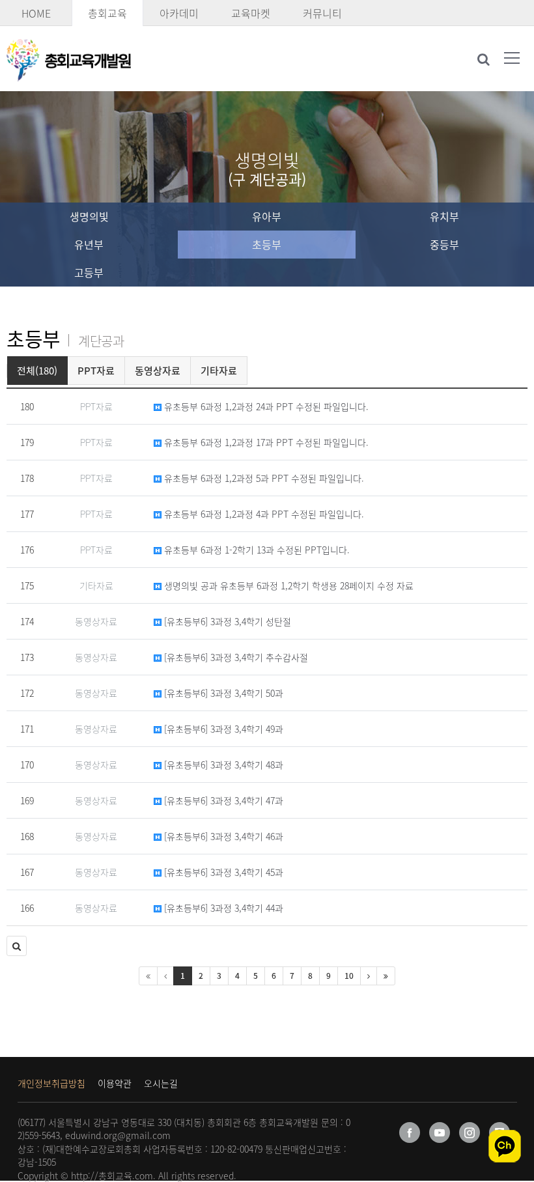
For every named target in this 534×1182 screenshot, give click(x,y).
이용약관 (115, 1083)
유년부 (89, 244)
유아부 (266, 216)
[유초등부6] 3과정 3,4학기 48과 (222, 764)
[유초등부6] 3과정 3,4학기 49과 (222, 728)
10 (349, 975)
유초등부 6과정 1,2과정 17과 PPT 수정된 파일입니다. (265, 442)
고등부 (89, 272)
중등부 (444, 244)
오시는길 (161, 1083)
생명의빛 (89, 216)
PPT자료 (96, 370)
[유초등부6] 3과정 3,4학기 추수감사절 (235, 657)
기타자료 (219, 370)
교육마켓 (250, 13)
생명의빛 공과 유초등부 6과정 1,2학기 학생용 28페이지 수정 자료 (288, 585)
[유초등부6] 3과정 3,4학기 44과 (222, 907)
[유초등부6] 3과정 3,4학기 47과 (222, 800)
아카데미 (179, 13)
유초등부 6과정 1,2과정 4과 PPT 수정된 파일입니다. (263, 513)
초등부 (266, 244)
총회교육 (107, 13)
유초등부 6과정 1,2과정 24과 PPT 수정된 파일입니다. (265, 406)
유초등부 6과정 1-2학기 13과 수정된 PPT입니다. (256, 549)
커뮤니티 (322, 13)
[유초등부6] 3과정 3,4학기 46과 (222, 836)
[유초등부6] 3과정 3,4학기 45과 (222, 872)
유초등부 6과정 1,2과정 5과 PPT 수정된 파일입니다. (263, 478)
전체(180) (37, 370)
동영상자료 (157, 370)
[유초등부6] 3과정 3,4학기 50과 (222, 692)
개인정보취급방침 (51, 1083)
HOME (36, 13)
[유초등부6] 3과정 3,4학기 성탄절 (226, 621)
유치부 (444, 216)
